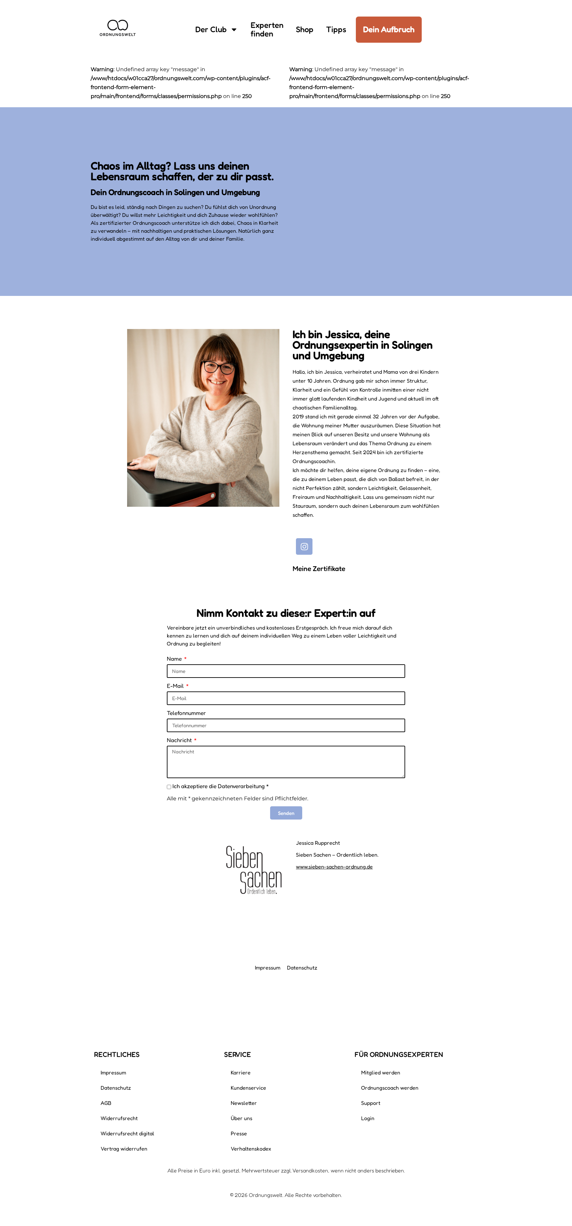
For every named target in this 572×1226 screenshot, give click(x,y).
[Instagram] (304, 546)
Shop (304, 29)
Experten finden (267, 29)
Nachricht (180, 739)
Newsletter (244, 1103)
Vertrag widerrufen (124, 1148)
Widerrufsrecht (119, 1118)
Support (370, 1103)
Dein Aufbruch (388, 29)
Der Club (211, 29)
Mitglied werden (380, 1072)
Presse (239, 1133)
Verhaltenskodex (251, 1148)
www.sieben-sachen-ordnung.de (334, 866)
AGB (106, 1103)
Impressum (267, 967)
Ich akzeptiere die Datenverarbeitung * (220, 785)
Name (175, 658)
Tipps (336, 29)
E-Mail (176, 685)
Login (367, 1118)
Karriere (241, 1072)
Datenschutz (302, 967)
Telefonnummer (186, 712)
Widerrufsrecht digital (127, 1133)
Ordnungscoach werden (389, 1087)
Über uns (241, 1118)
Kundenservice (248, 1087)
